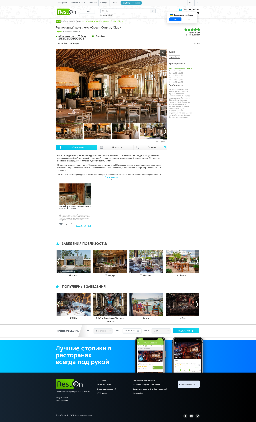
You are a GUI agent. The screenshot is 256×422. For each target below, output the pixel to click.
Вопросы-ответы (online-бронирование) (150, 389)
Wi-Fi (179, 102)
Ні (188, 19)
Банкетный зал (175, 96)
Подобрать (184, 331)
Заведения (62, 3)
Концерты (178, 115)
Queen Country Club (83, 226)
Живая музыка (174, 92)
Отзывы (152, 147)
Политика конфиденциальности (146, 385)
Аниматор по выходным (179, 97)
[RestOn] (59, 21)
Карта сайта (138, 393)
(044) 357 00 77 (191, 10)
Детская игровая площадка (178, 93)
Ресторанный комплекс (178, 89)
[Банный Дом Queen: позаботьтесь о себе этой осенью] (75, 199)
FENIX (110, 15)
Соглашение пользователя (144, 380)
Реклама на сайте (104, 385)
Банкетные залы (78, 3)
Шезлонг (172, 111)
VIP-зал (182, 113)
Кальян (186, 115)
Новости (93, 3)
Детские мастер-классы (178, 117)
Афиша (114, 3)
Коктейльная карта (176, 109)
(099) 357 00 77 (62, 400)
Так (175, 19)
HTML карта (102, 393)
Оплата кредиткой (176, 112)
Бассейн (185, 106)
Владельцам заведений (106, 389)
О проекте (101, 380)
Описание (78, 147)
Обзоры (103, 3)
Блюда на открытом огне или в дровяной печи (179, 104)
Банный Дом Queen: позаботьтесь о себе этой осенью (75, 207)
